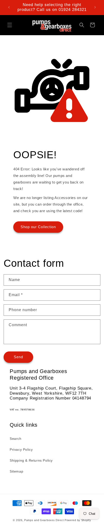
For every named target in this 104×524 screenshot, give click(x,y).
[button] (9, 25)
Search (16, 439)
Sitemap (16, 471)
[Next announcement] (95, 7)
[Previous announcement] (9, 7)
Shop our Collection (38, 227)
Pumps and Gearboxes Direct (44, 520)
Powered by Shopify (78, 520)
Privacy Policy (21, 449)
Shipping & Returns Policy (31, 460)
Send (18, 357)
